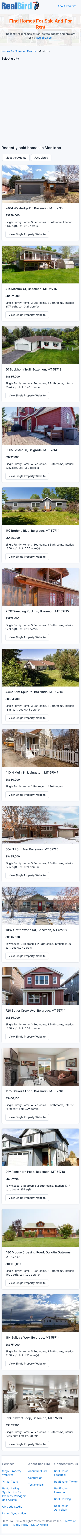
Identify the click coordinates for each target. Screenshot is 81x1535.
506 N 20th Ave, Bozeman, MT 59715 (31, 849)
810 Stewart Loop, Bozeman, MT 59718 (33, 1418)
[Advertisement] (40, 104)
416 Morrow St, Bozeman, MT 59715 (31, 289)
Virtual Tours (10, 1481)
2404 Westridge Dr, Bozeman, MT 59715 (34, 208)
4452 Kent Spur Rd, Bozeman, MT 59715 (34, 692)
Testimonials (36, 1484)
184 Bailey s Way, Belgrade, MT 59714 (32, 1337)
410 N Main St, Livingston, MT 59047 (31, 772)
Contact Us (35, 1477)
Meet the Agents (15, 157)
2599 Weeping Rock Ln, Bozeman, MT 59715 (37, 611)
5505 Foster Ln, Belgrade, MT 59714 (31, 450)
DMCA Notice (39, 1524)
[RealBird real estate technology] (20, 5)
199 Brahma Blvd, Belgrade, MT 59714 (32, 530)
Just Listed (41, 157)
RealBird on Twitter (66, 1481)
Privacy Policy (19, 1524)
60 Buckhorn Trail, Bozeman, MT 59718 (33, 369)
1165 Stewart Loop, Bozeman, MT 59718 (34, 1091)
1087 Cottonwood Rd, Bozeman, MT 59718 (36, 930)
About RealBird (67, 6)
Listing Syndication (14, 1513)
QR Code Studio (12, 1506)
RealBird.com (44, 37)
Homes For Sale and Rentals (19, 51)
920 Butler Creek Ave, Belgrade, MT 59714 (35, 1010)
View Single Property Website (27, 234)
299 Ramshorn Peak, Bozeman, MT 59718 (35, 1172)
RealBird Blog (62, 1499)
